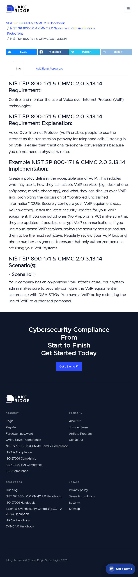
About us (75, 421)
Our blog (12, 490)
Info (18, 68)
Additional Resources (49, 68)
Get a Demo (67, 366)
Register (11, 427)
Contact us (76, 439)
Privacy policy (78, 490)
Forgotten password (19, 433)
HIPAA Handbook (18, 520)
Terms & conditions (82, 496)
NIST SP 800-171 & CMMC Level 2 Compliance (37, 446)
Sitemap (74, 508)
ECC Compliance (17, 471)
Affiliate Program (80, 433)
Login (9, 421)
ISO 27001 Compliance (21, 458)
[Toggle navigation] (128, 9)
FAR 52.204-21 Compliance (24, 465)
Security (74, 502)
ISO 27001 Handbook (20, 502)
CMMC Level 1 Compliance (23, 439)
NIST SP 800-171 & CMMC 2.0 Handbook (35, 23)
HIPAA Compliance (19, 452)
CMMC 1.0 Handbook (20, 526)
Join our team (78, 427)
